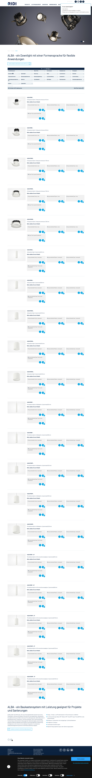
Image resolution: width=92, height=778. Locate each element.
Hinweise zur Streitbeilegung (15, 753)
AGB (8, 754)
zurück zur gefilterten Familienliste (21, 729)
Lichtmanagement (36, 4)
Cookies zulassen (81, 759)
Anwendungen (53, 4)
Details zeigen (70, 775)
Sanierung (45, 4)
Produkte (27, 4)
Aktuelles (69, 1)
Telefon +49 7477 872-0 (38, 753)
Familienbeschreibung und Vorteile (18, 63)
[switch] (38, 775)
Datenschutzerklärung (29, 770)
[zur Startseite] (12, 3)
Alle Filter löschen (78, 88)
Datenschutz (11, 752)
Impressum (10, 749)
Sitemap (9, 750)
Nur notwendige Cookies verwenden (81, 763)
